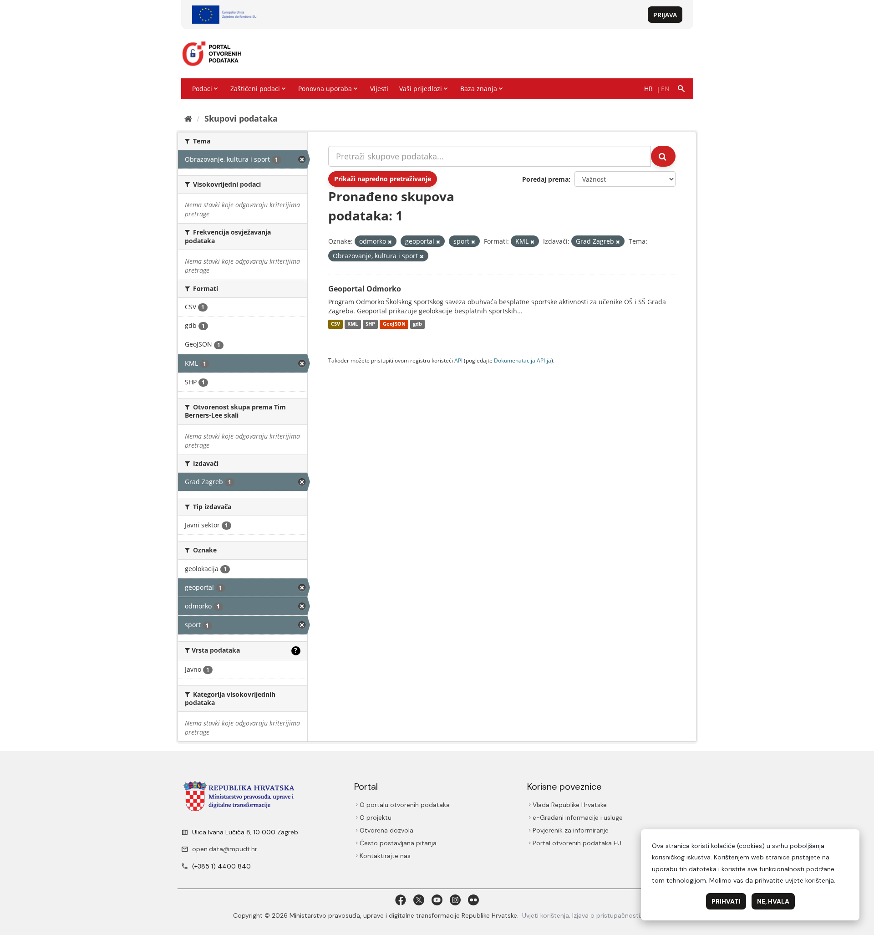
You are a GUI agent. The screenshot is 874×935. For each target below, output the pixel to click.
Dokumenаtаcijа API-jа (522, 360)
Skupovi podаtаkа (241, 118)
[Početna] (188, 118)
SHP (370, 324)
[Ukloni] (390, 241)
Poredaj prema (545, 179)
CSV (335, 324)
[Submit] (663, 156)
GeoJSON (394, 324)
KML (352, 324)
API (458, 360)
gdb (417, 324)
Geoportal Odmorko (364, 289)
